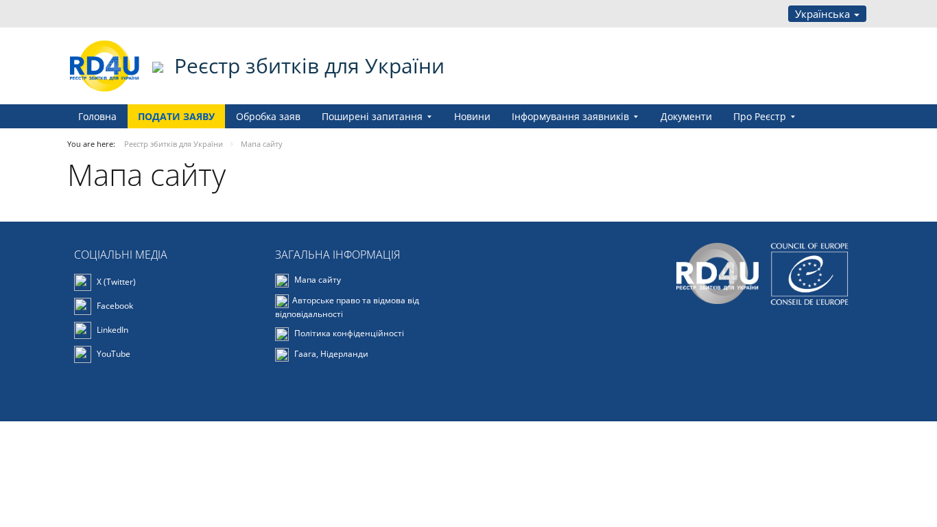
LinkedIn (111, 329)
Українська (824, 14)
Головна (97, 116)
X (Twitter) (115, 281)
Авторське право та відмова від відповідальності (347, 307)
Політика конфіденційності (348, 333)
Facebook (114, 305)
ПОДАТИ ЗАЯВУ (176, 116)
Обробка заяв (268, 116)
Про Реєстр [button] (759, 116)
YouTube (112, 353)
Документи (686, 116)
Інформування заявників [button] (570, 116)
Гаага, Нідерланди (330, 354)
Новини (472, 116)
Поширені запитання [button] (372, 116)
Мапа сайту (316, 279)
